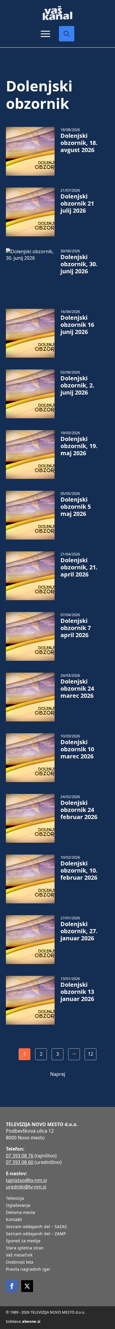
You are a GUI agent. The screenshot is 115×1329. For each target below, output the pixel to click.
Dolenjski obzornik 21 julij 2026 (77, 203)
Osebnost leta (19, 1262)
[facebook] (12, 1286)
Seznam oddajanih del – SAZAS (36, 1227)
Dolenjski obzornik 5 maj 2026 (75, 506)
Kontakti (14, 1219)
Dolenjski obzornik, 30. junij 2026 (79, 264)
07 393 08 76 (19, 1155)
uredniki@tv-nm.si (26, 1186)
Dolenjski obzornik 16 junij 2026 (77, 324)
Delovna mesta (20, 1212)
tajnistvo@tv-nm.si (26, 1180)
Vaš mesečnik (19, 1255)
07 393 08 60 (19, 1162)
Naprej (57, 1074)
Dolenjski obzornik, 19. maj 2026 (79, 446)
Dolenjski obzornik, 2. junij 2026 (77, 385)
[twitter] (27, 1286)
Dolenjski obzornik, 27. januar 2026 (79, 931)
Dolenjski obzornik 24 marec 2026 (77, 688)
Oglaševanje (18, 1205)
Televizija (15, 1198)
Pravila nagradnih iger (28, 1269)
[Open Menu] (45, 33)
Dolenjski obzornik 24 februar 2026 (78, 810)
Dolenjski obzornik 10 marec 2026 (77, 749)
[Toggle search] (66, 33)
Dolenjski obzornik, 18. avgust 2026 (79, 143)
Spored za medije (23, 1241)
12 (90, 1054)
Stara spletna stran (25, 1248)
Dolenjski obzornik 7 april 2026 (75, 628)
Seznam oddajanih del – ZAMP (36, 1234)
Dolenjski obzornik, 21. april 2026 (79, 567)
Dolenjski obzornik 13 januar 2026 (77, 991)
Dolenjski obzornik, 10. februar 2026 (79, 870)
